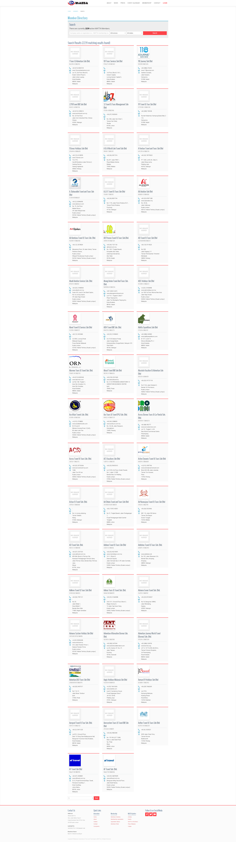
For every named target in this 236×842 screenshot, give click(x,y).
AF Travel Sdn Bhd (75, 769)
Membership (146, 3)
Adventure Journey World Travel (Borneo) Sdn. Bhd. (149, 635)
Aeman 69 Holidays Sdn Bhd (148, 680)
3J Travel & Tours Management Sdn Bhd (116, 106)
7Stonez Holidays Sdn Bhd (78, 148)
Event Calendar (134, 3)
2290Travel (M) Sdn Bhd (78, 104)
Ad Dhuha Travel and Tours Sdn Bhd (116, 502)
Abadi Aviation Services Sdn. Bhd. (80, 281)
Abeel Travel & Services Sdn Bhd (80, 327)
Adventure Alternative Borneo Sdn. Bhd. (116, 635)
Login (165, 3)
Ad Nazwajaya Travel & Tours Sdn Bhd (151, 502)
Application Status (115, 821)
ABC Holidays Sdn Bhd (146, 281)
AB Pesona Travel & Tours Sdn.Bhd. (116, 238)
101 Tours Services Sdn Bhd (113, 61)
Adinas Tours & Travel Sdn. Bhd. (115, 590)
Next (96, 798)
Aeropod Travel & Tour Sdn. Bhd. (80, 723)
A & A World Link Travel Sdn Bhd (115, 148)
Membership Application (117, 819)
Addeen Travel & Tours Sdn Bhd (115, 545)
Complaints (96, 826)
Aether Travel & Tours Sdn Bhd (149, 723)
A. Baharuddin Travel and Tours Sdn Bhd (81, 193)
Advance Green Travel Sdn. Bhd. (149, 590)
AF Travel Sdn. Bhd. (110, 769)
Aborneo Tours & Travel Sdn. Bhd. (81, 370)
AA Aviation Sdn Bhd (145, 191)
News (116, 3)
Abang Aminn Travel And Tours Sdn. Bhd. (116, 282)
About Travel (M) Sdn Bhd (113, 370)
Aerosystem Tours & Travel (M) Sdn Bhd (116, 724)
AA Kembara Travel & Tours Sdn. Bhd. (82, 238)
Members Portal (115, 824)
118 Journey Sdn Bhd (145, 61)
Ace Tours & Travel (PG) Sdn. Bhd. (115, 414)
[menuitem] (109, 3)
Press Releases (132, 824)
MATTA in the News (133, 821)
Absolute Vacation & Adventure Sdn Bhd (150, 372)
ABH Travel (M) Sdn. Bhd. (113, 327)
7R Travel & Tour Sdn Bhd (147, 104)
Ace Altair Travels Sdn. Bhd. (78, 414)
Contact (157, 3)
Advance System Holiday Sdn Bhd (81, 633)
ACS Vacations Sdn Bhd (112, 459)
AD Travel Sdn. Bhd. (76, 545)
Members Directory (115, 817)
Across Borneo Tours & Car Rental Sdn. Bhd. (151, 416)
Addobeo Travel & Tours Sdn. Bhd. (150, 545)
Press (123, 3)
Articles (130, 817)
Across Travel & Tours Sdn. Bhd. (80, 459)
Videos (129, 826)
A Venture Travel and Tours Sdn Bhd (150, 148)
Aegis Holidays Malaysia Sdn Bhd (115, 680)
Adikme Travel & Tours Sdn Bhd (80, 590)
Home (69, 11)
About (109, 3)
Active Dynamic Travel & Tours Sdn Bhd (152, 459)
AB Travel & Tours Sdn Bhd (147, 238)
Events (129, 819)
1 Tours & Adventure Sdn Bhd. (79, 61)
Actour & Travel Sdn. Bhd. (78, 502)
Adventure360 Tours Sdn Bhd (79, 680)
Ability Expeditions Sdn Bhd (148, 327)
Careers (95, 821)
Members (75, 11)
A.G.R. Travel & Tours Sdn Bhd (114, 191)
